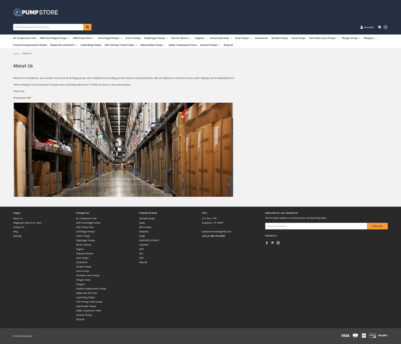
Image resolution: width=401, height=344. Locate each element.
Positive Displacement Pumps (30, 44)
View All (143, 262)
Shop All (228, 44)
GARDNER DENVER (149, 240)
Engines (199, 38)
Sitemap (17, 235)
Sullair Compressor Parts (183, 44)
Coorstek (143, 244)
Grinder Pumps (279, 38)
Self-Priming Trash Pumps (119, 44)
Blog (15, 231)
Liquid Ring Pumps (91, 44)
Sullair (142, 235)
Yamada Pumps (147, 218)
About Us (18, 218)
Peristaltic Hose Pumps (322, 38)
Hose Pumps (299, 38)
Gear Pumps (242, 38)
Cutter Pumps (133, 38)
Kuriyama (144, 231)
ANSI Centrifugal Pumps (53, 38)
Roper (142, 222)
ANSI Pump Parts (82, 38)
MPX (141, 249)
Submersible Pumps (151, 44)
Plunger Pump (350, 38)
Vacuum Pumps (209, 44)
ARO (141, 257)
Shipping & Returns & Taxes (27, 222)
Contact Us (18, 227)
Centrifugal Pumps (108, 38)
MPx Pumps (145, 227)
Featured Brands (219, 38)
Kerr (141, 253)
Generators (261, 38)
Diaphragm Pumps (154, 38)
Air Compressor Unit (24, 38)
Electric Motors (180, 38)
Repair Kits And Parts (62, 44)
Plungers (369, 38)
